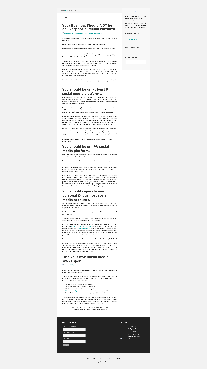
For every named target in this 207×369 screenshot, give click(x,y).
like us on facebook (132, 34)
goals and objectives (84, 229)
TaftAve (104, 363)
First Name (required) (68, 332)
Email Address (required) (69, 326)
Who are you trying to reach (74, 291)
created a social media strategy (81, 226)
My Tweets (128, 51)
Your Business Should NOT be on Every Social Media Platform (88, 27)
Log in (112, 363)
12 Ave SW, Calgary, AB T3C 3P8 (132, 329)
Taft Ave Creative (67, 4)
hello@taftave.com (132, 337)
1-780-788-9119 (132, 334)
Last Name (66, 338)
